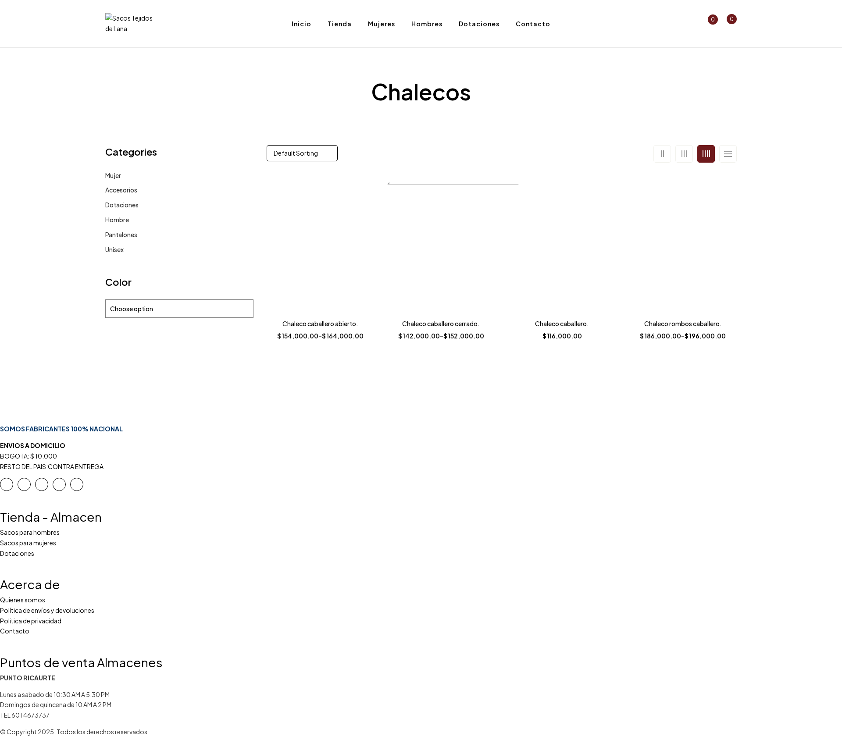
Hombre (117, 220)
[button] (727, 23)
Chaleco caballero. (562, 323)
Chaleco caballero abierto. (320, 323)
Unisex (114, 249)
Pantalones (121, 234)
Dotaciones (122, 205)
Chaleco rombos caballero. (683, 323)
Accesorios (121, 190)
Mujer (113, 175)
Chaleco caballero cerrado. (441, 323)
